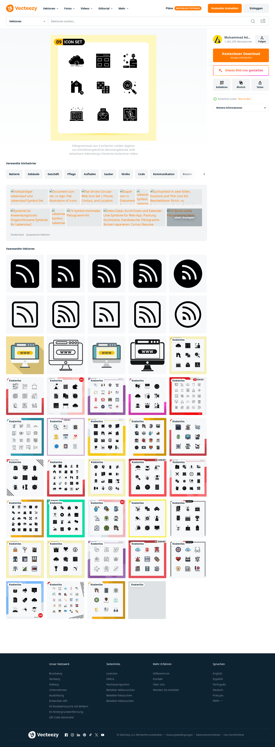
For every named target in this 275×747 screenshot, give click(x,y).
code (141, 174)
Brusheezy (55, 673)
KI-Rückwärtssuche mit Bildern (68, 706)
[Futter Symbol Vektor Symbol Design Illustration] (25, 314)
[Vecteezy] (21, 8)
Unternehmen (58, 690)
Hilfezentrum (161, 673)
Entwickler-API (58, 701)
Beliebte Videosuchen (120, 701)
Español (218, 679)
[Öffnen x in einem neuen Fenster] (96, 734)
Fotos (68, 8)
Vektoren (49, 8)
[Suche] (253, 21)
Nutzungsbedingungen (179, 734)
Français (218, 695)
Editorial (103, 8)
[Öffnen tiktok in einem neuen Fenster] (90, 734)
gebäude (33, 174)
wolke (126, 174)
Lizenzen (112, 673)
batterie (14, 174)
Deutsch (218, 690)
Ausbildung (56, 695)
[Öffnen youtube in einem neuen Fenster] (102, 734)
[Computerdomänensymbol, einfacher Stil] (147, 355)
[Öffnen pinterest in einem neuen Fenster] (84, 734)
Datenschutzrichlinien (208, 734)
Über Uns (159, 684)
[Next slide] (201, 174)
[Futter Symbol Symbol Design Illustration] (25, 274)
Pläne (169, 8)
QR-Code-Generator (61, 717)
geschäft (53, 174)
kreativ (187, 174)
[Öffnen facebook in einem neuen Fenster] (66, 734)
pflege (71, 174)
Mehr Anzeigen (184, 217)
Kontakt (158, 679)
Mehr (122, 8)
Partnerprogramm (117, 684)
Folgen (262, 41)
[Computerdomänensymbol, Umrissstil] (66, 355)
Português (219, 684)
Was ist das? (244, 98)
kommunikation (163, 174)
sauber (108, 174)
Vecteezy (54, 679)
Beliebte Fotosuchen (119, 695)
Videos (85, 8)
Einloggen (256, 8)
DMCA (110, 679)
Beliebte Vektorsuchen (120, 690)
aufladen (90, 174)
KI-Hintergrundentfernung (66, 712)
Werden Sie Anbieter (166, 690)
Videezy (54, 684)
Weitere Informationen (229, 107)
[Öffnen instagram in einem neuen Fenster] (72, 734)
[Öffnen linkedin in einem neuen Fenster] (78, 734)
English (217, 673)
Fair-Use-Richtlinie (234, 734)
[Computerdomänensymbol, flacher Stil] (25, 355)
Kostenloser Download (241, 55)
